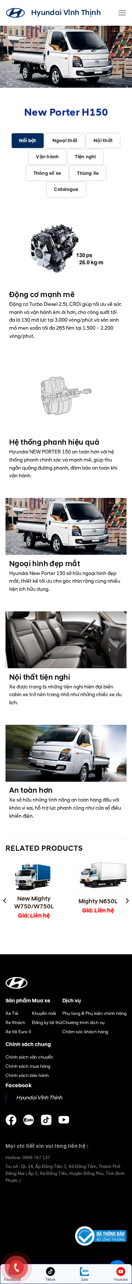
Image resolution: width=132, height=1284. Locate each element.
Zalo (84, 1279)
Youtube (121, 1279)
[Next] (127, 901)
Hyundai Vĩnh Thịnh (39, 1098)
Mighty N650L (98, 901)
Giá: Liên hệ (34, 915)
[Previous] (5, 901)
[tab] (27, 140)
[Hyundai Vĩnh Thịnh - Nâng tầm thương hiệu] (15, 13)
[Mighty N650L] (98, 877)
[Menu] (122, 13)
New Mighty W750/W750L (34, 902)
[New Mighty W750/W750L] (34, 876)
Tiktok (50, 1279)
